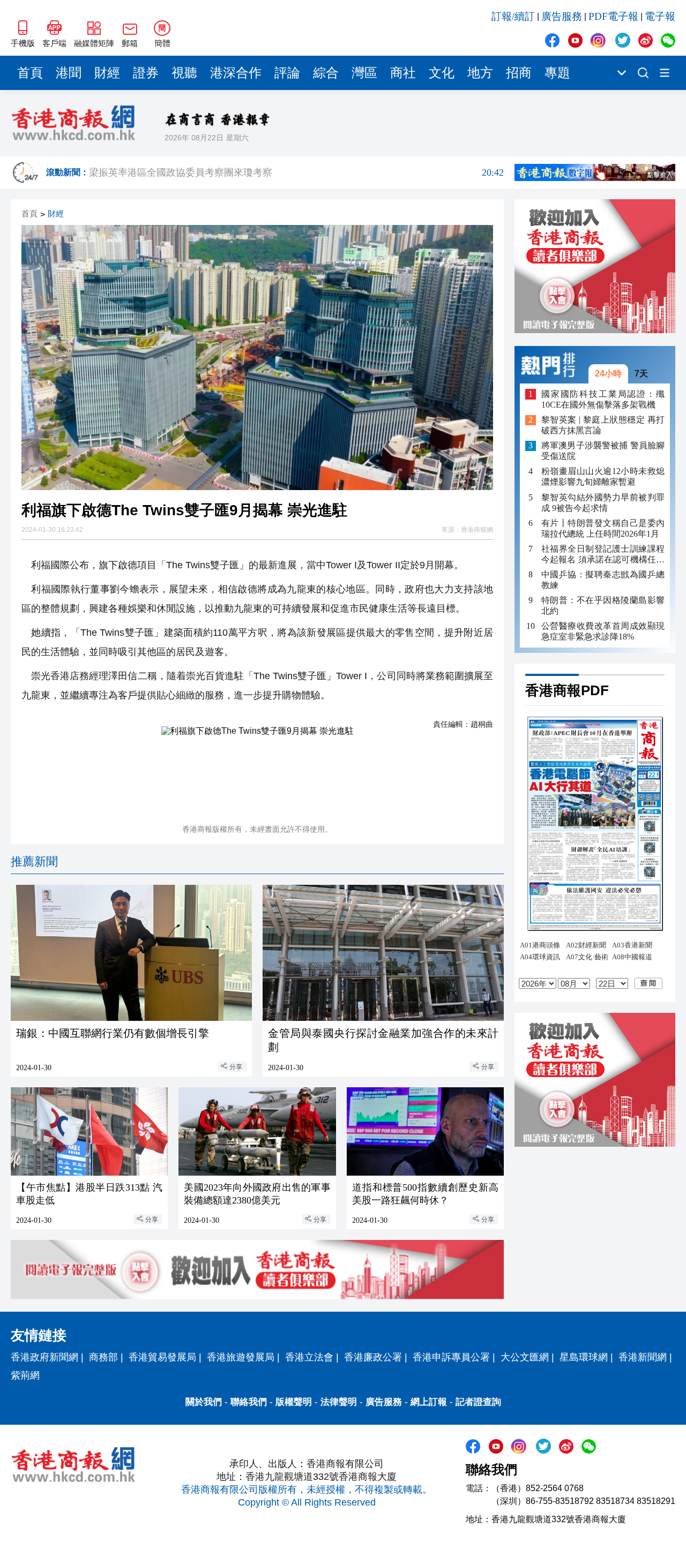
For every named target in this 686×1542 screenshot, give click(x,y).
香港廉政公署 (373, 1357)
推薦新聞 (34, 861)
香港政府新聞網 (44, 1357)
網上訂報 (429, 1402)
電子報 (660, 16)
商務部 (103, 1357)
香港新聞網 (642, 1357)
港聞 (68, 73)
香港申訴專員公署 (451, 1357)
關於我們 (203, 1402)
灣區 (364, 73)
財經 (107, 73)
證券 (146, 73)
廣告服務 (561, 16)
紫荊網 (25, 1375)
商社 (403, 73)
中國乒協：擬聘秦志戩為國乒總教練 (603, 580)
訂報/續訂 (513, 16)
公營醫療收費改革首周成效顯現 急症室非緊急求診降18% (603, 631)
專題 (557, 73)
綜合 (326, 73)
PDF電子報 (613, 16)
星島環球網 (584, 1357)
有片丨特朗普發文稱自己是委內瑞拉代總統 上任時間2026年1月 (603, 528)
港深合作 (236, 73)
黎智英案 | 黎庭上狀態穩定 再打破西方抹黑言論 (603, 425)
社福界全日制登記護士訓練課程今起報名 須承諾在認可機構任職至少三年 (603, 554)
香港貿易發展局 (162, 1357)
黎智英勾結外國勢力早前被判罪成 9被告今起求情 (603, 503)
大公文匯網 (525, 1357)
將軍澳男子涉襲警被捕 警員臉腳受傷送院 (603, 451)
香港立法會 (309, 1357)
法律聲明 (338, 1402)
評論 (287, 73)
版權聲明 (293, 1402)
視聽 (184, 73)
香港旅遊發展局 (240, 1357)
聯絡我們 (248, 1402)
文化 (441, 73)
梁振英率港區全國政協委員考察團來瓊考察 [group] (296, 172)
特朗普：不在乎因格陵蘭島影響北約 (603, 605)
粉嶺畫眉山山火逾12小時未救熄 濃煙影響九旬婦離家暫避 (603, 477)
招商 (519, 73)
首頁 (30, 73)
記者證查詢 (478, 1402)
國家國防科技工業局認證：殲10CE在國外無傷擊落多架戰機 (603, 399)
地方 (480, 73)
